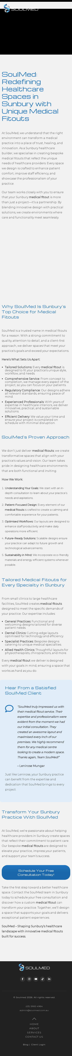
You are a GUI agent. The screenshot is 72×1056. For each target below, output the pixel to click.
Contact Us (34, 1036)
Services (34, 1032)
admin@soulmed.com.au (34, 1010)
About (34, 1028)
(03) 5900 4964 (34, 1006)
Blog (25, 1044)
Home (34, 1024)
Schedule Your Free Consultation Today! (36, 872)
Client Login (38, 1044)
